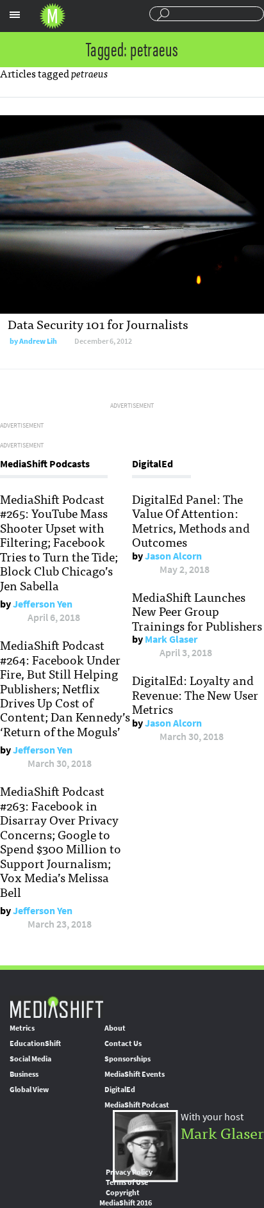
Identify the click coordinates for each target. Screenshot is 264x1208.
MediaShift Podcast (136, 1105)
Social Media (30, 1059)
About (115, 1028)
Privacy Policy (129, 1172)
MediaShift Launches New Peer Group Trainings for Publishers (197, 611)
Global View (29, 1089)
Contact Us (123, 1043)
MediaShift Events (134, 1074)
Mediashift (52, 16)
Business (24, 1074)
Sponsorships (127, 1059)
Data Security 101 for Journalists (98, 323)
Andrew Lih (38, 341)
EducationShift (35, 1043)
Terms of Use (127, 1182)
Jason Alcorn (173, 556)
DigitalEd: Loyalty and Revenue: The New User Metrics (195, 694)
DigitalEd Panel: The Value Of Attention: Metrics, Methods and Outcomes (191, 520)
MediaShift (56, 1006)
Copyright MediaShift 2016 (125, 1198)
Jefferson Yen (42, 604)
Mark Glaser (171, 639)
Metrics (22, 1028)
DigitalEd (119, 1089)
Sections (14, 14)
